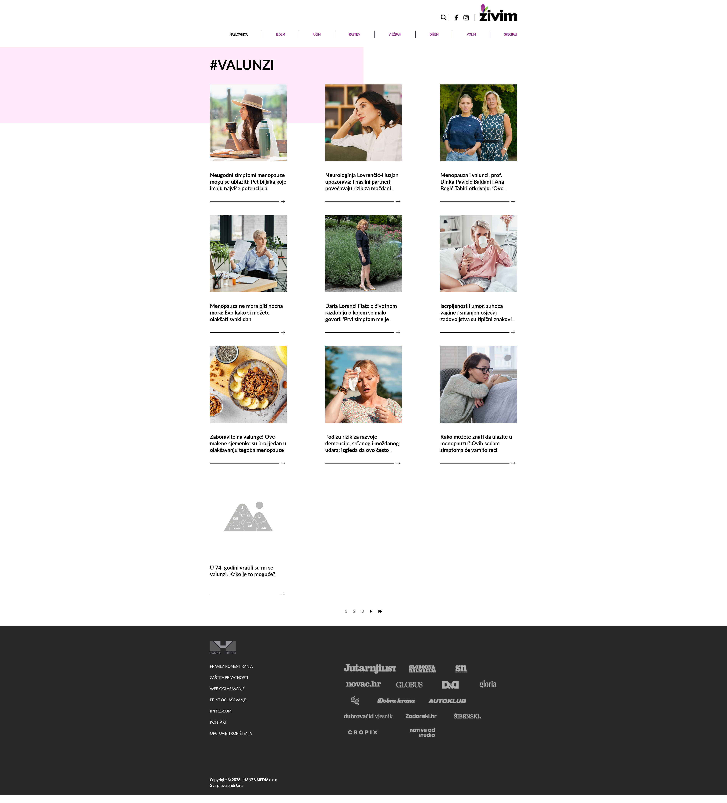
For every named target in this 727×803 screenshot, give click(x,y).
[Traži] (444, 17)
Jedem (280, 34)
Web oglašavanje (227, 689)
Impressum (220, 711)
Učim (317, 34)
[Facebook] (455, 17)
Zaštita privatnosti (229, 677)
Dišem (434, 34)
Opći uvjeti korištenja (231, 733)
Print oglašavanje (228, 700)
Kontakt (218, 722)
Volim (471, 34)
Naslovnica (239, 34)
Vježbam (395, 34)
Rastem (354, 34)
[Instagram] (468, 17)
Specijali (510, 34)
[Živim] (498, 12)
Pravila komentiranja (231, 666)
